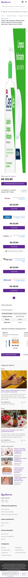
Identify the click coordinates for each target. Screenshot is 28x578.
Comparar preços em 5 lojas (14, 184)
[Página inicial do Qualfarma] (14, 495)
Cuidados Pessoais (11, 16)
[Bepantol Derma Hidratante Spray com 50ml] (6, 343)
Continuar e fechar (23, 574)
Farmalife (22, 237)
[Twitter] (6, 501)
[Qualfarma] (5, 2)
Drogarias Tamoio (20, 218)
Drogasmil (13, 176)
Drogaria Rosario (20, 280)
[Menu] (26, 1)
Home (2, 16)
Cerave (6, 18)
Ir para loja (14, 209)
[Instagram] (2, 501)
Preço (23, 191)
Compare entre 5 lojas (10, 354)
